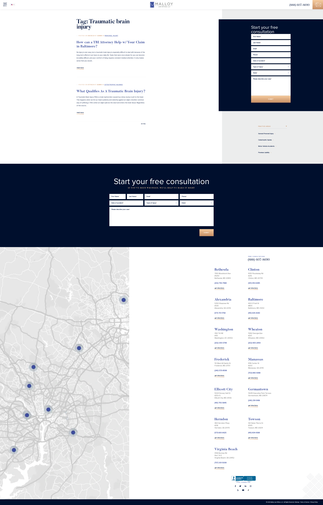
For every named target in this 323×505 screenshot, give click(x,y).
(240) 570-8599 (220, 370)
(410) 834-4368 (254, 433)
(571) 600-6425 (220, 433)
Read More (80, 68)
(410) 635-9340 (254, 313)
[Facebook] (235, 486)
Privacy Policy (314, 502)
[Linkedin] (245, 486)
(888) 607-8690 (299, 5)
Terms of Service (304, 502)
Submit (271, 99)
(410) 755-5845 (220, 403)
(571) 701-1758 (220, 313)
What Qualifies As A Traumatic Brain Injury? (111, 91)
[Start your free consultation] (317, 4)
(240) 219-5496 (254, 400)
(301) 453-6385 (254, 283)
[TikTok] (248, 490)
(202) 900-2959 (254, 343)
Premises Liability (263, 152)
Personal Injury (111, 36)
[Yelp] (238, 490)
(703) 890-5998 (254, 373)
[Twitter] (240, 486)
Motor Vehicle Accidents (266, 146)
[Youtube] (243, 490)
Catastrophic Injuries (113, 85)
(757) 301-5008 (220, 463)
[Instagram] (250, 486)
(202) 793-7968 (220, 283)
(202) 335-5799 (220, 343)
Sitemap (297, 502)
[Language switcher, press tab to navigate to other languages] (12, 5)
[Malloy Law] (161, 4)
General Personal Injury (266, 134)
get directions (219, 288)
